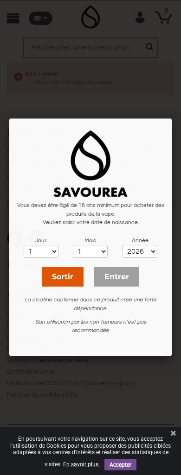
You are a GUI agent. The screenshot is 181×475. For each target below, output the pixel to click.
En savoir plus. (81, 464)
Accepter (120, 465)
